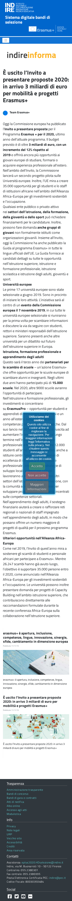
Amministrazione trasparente (25, 790)
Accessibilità (14, 842)
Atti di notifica (15, 802)
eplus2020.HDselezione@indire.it (42, 862)
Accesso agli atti (17, 810)
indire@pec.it (57, 878)
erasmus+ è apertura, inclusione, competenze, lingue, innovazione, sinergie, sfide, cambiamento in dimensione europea (36, 637)
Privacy (11, 826)
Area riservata (16, 850)
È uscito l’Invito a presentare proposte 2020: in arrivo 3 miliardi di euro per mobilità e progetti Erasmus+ (32, 701)
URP (9, 834)
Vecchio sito (14, 838)
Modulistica (14, 814)
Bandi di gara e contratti (22, 798)
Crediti (11, 846)
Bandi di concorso (17, 794)
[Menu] (5, 40)
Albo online (13, 806)
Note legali (13, 830)
